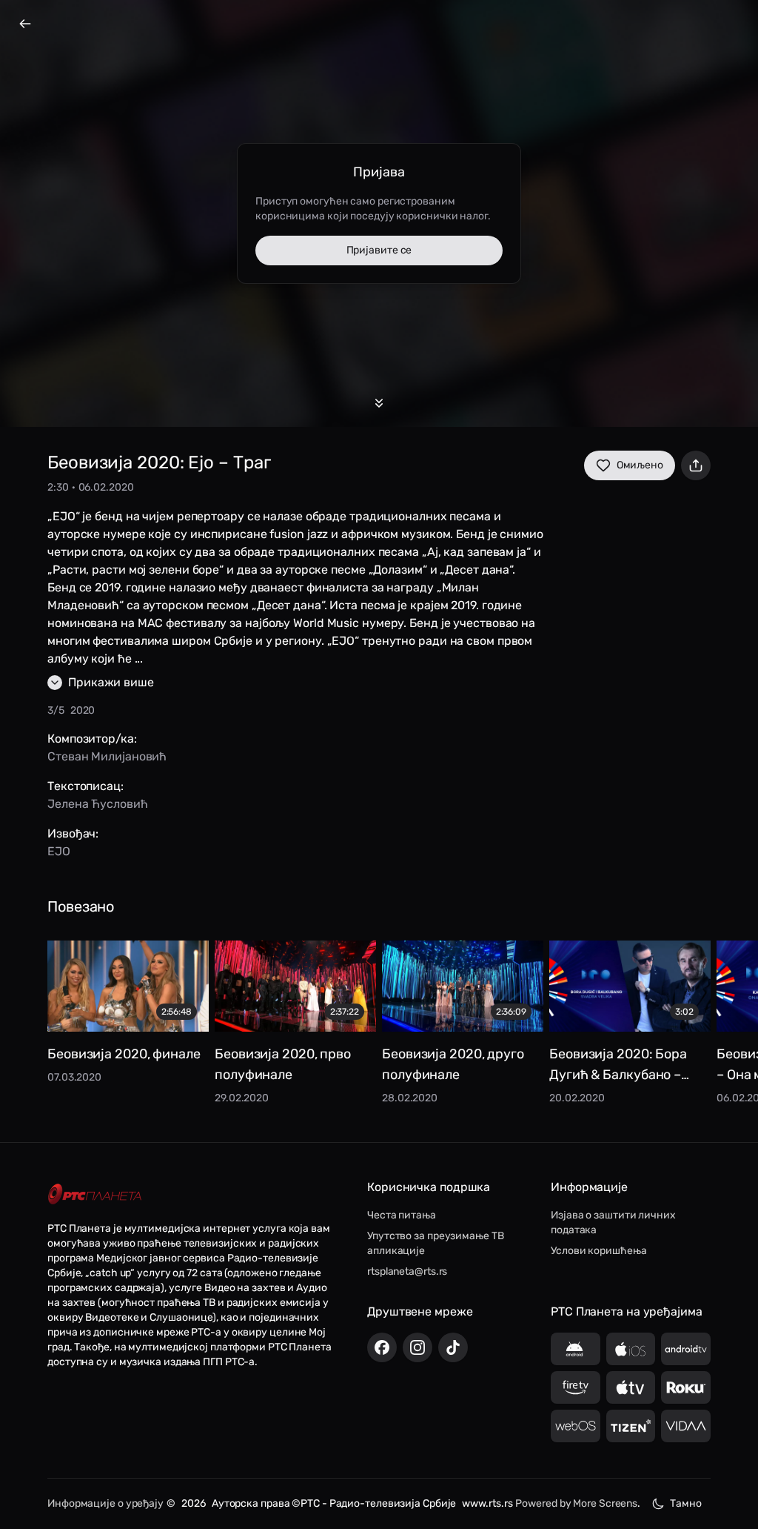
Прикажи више (111, 682)
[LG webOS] (575, 1426)
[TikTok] (453, 1347)
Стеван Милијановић (107, 756)
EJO (58, 851)
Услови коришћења (598, 1250)
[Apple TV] (631, 1387)
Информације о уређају (105, 1503)
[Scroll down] (379, 403)
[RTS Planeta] (94, 1194)
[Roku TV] (686, 1387)
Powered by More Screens (576, 1503)
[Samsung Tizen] (631, 1426)
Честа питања (401, 1215)
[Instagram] (417, 1347)
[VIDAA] (686, 1426)
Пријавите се (379, 250)
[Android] (575, 1349)
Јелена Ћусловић (97, 804)
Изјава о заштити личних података (613, 1222)
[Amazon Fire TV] (575, 1387)
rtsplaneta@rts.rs (407, 1271)
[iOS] (631, 1349)
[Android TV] (686, 1349)
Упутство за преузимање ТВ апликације (435, 1243)
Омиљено (640, 465)
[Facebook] (382, 1347)
